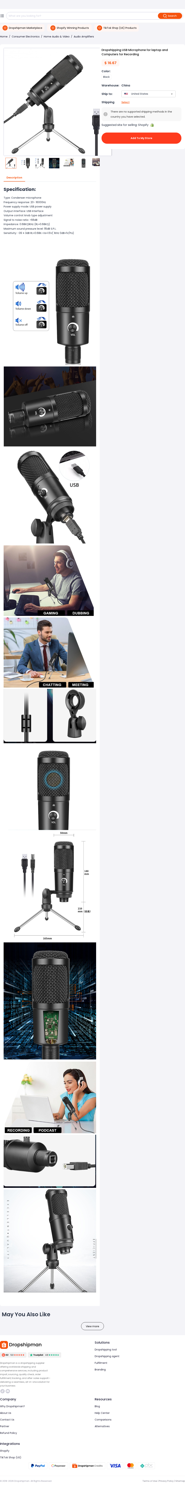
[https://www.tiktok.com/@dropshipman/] (2, 1391)
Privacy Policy (166, 1480)
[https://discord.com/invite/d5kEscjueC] (8, 1391)
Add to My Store (141, 138)
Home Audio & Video (57, 36)
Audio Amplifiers (84, 36)
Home (4, 36)
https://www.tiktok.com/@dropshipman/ (3, 1391)
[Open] (171, 94)
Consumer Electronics (26, 36)
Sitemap (180, 1480)
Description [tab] (14, 177)
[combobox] (143, 94)
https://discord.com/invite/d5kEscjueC (8, 1391)
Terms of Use (149, 1480)
